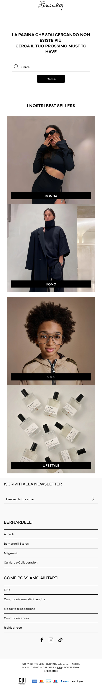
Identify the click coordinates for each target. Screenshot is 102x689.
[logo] (51, 5)
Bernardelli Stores (16, 543)
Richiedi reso (13, 627)
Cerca (51, 78)
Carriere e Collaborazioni (21, 562)
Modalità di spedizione (19, 608)
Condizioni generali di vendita (24, 599)
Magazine (10, 553)
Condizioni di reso (16, 618)
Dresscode (51, 670)
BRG (59, 667)
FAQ (7, 590)
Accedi (9, 534)
